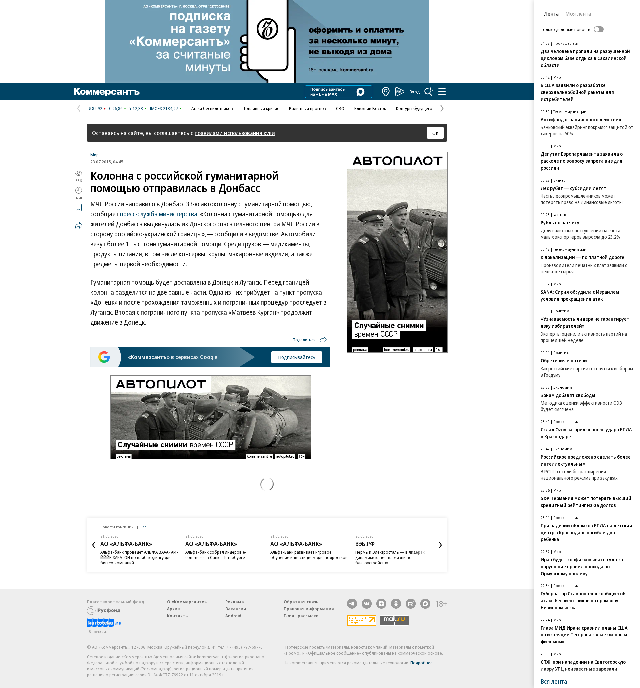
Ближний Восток (370, 108)
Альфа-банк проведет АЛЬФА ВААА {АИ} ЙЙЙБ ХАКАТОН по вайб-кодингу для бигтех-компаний (139, 557)
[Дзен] (381, 604)
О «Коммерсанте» (187, 602)
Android (233, 616)
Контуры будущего (414, 108)
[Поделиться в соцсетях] (79, 225)
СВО (340, 108)
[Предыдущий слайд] (93, 545)
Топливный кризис (261, 108)
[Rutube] (411, 604)
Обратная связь (301, 602)
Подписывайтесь (296, 357)
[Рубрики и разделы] (442, 92)
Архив (173, 609)
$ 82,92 (95, 108)
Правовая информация (309, 609)
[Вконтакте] (367, 604)
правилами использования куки (235, 133)
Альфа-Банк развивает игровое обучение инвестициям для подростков (309, 554)
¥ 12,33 (136, 108)
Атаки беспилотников (212, 108)
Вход (414, 92)
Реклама (234, 602)
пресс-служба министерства (158, 214)
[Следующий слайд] (440, 545)
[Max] (425, 604)
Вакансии (235, 609)
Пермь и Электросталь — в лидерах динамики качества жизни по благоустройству (390, 557)
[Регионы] (386, 92)
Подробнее (421, 663)
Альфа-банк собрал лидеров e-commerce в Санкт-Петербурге (216, 554)
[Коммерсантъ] (107, 91)
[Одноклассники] (396, 604)
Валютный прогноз (307, 108)
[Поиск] (429, 92)
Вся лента (554, 681)
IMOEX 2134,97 (164, 108)
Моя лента (578, 13)
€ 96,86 (116, 108)
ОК (435, 133)
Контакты (178, 616)
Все (143, 526)
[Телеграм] (352, 604)
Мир (94, 155)
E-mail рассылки (301, 616)
